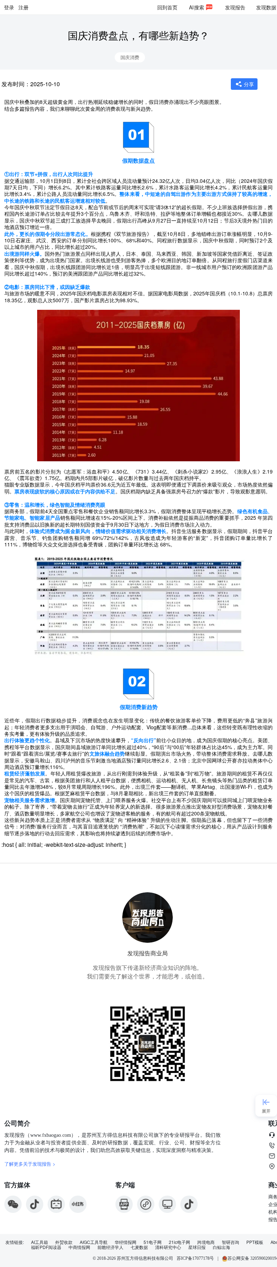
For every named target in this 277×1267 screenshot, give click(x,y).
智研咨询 (230, 1242)
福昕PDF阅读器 (46, 1247)
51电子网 (153, 1242)
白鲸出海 (221, 1247)
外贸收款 (63, 1242)
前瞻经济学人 (110, 1247)
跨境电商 (206, 1242)
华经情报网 (125, 1242)
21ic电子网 (179, 1242)
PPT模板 (254, 1242)
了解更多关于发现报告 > (30, 1163)
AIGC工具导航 (93, 1242)
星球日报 (197, 1247)
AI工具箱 (39, 1242)
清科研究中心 (168, 1247)
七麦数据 (139, 1247)
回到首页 (167, 7)
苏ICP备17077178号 (195, 1258)
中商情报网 (79, 1247)
